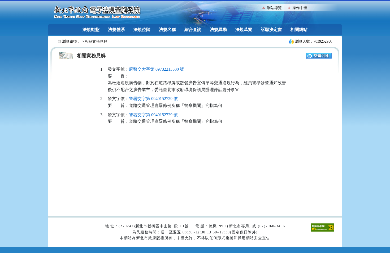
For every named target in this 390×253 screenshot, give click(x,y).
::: (256, 7)
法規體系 (116, 29)
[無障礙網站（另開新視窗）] (322, 227)
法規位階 (141, 29)
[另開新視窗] (319, 55)
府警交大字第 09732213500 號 (156, 69)
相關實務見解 (96, 41)
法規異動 (218, 29)
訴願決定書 (271, 29)
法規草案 (243, 29)
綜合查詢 (192, 29)
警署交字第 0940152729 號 (153, 98)
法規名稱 (167, 29)
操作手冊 (299, 8)
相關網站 (299, 29)
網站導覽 (274, 8)
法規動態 (91, 29)
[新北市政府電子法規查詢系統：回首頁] (97, 12)
